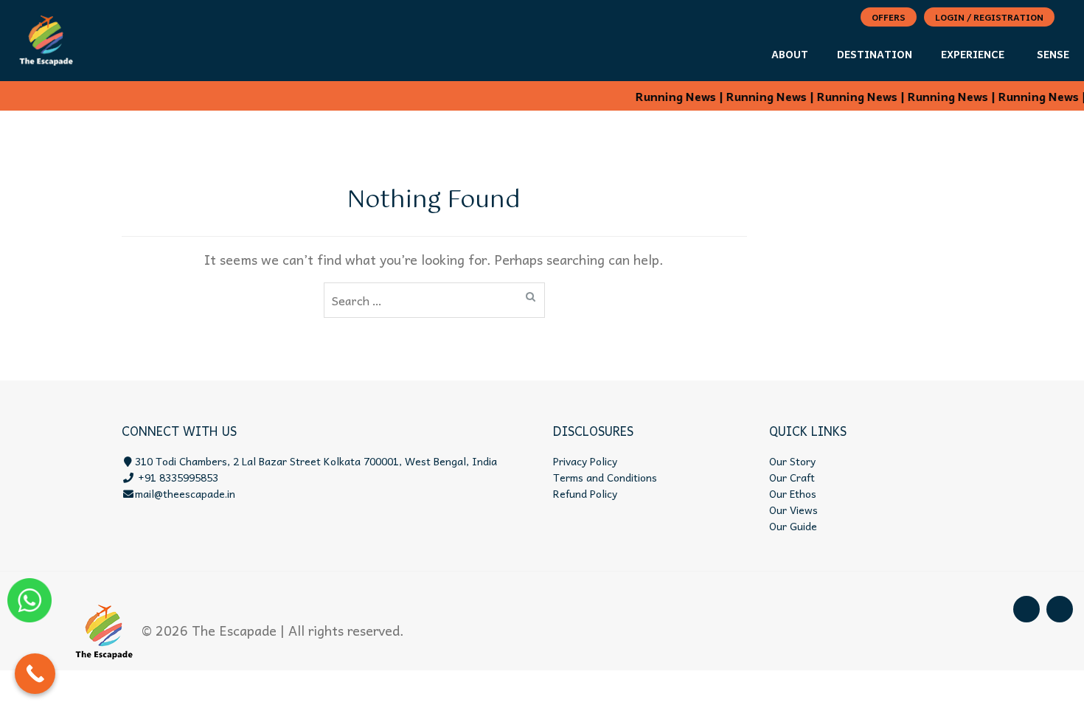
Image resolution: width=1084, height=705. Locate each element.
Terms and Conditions (605, 477)
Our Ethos (792, 493)
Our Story (792, 461)
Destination (874, 54)
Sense (1053, 54)
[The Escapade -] (46, 37)
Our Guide (793, 526)
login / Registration (989, 17)
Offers (889, 17)
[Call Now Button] (35, 673)
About (789, 54)
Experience (972, 54)
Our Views (793, 509)
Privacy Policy (585, 461)
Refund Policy (585, 493)
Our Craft (792, 477)
